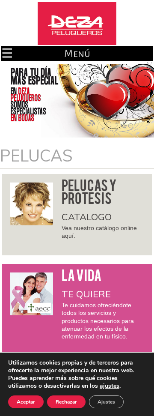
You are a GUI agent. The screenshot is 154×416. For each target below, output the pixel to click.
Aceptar (26, 401)
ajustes (109, 386)
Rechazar (66, 401)
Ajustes (106, 401)
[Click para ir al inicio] (77, 23)
